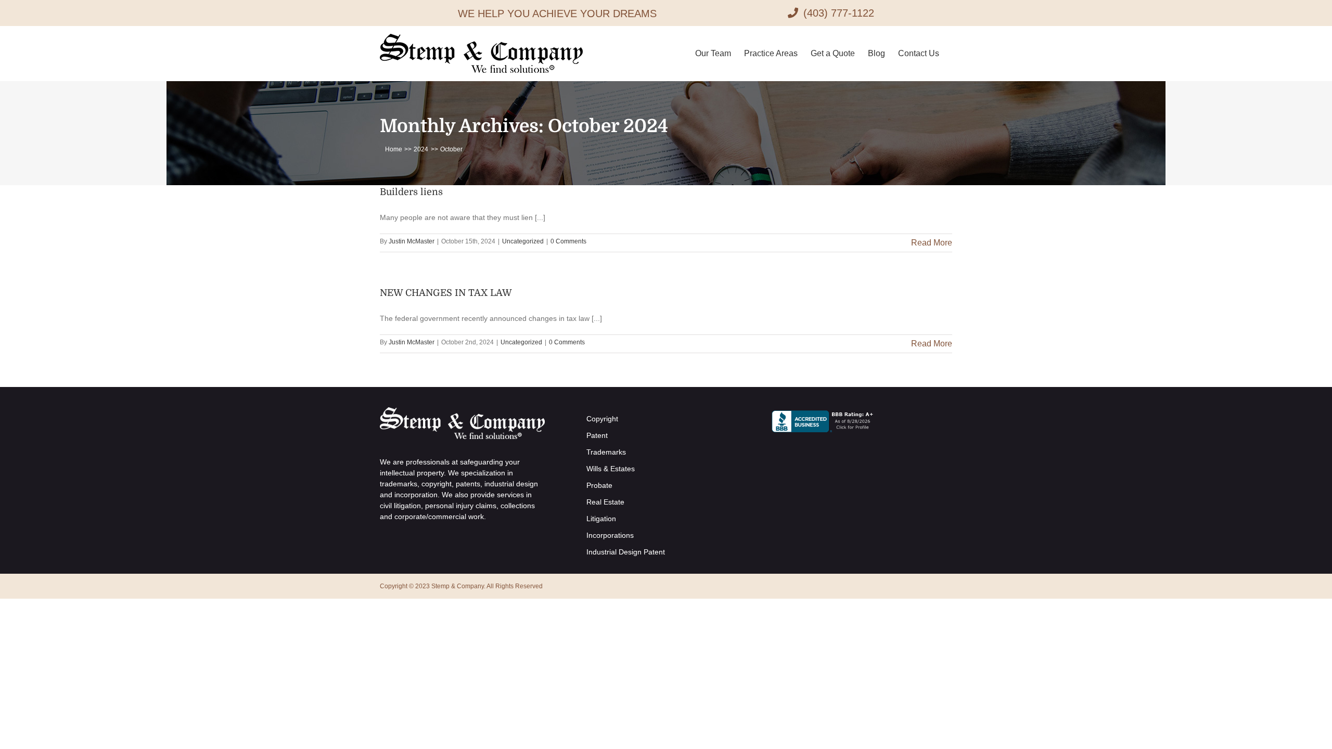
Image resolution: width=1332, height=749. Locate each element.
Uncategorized (523, 241)
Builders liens (411, 192)
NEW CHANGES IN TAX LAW (446, 293)
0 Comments (568, 241)
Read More (931, 242)
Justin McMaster (411, 241)
